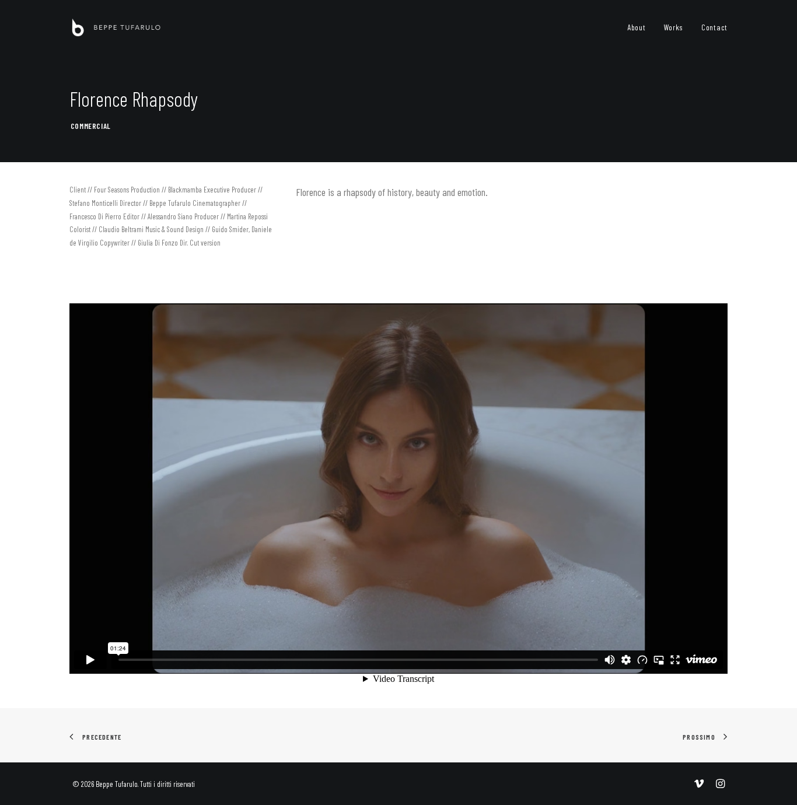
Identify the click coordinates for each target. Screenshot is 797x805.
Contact (714, 27)
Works (674, 27)
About (636, 27)
